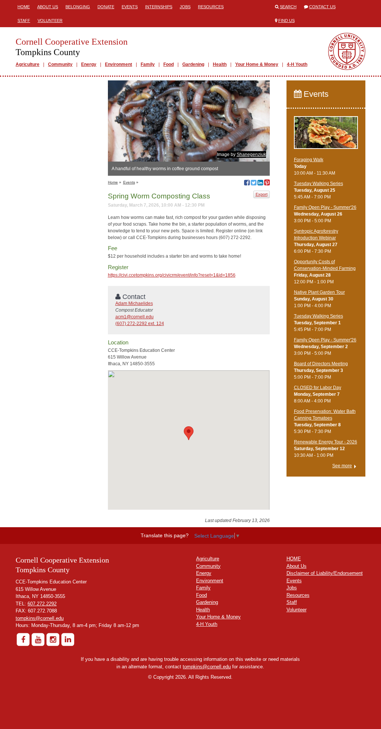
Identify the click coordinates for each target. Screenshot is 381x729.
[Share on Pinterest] (267, 183)
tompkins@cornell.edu (40, 618)
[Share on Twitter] (253, 183)
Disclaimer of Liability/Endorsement (324, 573)
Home (23, 6)
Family (148, 64)
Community (60, 64)
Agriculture (27, 64)
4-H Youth (297, 64)
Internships (158, 6)
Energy (88, 64)
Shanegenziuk (251, 154)
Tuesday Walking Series (318, 183)
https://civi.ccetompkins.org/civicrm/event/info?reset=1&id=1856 (172, 275)
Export (262, 194)
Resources (211, 6)
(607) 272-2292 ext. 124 (139, 323)
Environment (118, 64)
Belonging (77, 6)
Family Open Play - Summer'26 (325, 207)
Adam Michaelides (134, 303)
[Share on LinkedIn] (260, 183)
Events (130, 6)
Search (288, 6)
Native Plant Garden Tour (319, 292)
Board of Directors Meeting (321, 363)
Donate (105, 6)
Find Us (286, 20)
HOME (293, 558)
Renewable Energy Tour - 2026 (325, 442)
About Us (47, 6)
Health (220, 64)
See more (342, 465)
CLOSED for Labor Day (317, 387)
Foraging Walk (308, 159)
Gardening (193, 64)
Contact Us (322, 6)
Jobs (185, 6)
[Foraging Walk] (326, 136)
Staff (23, 20)
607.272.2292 (42, 604)
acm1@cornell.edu (134, 316)
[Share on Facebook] (247, 183)
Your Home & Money (256, 64)
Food (168, 64)
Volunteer (50, 20)
